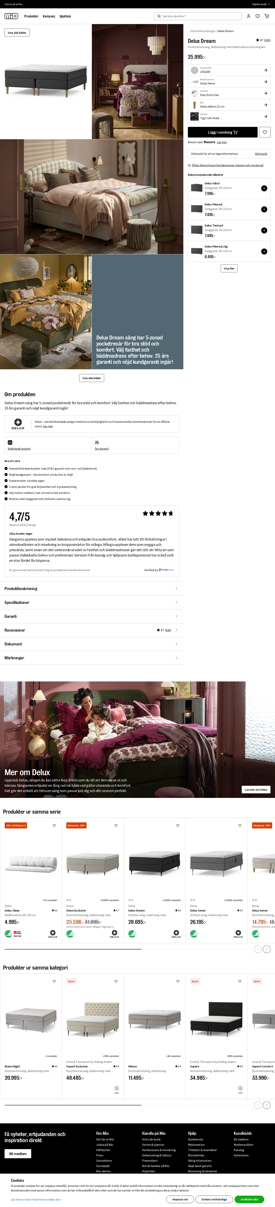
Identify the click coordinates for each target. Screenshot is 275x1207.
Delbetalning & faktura (156, 1155)
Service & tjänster (153, 1144)
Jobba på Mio (104, 1144)
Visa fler (229, 268)
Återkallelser (196, 1155)
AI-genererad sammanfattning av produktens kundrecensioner (49, 570)
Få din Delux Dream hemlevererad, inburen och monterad (227, 165)
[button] (138, 81)
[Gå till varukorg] (266, 16)
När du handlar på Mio (155, 1166)
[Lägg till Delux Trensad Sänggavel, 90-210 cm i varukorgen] (264, 230)
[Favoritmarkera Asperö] (240, 981)
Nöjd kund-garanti (19, 448)
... (189, 31)
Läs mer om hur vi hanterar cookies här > (36, 1199)
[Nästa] (266, 949)
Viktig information (199, 1160)
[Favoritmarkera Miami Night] (54, 981)
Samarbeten (104, 1160)
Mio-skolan (103, 1171)
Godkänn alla (249, 1199)
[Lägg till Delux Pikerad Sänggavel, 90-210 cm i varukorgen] (264, 209)
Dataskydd (102, 1166)
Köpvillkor (148, 1171)
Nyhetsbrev (241, 1155)
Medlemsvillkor (243, 1144)
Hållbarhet (103, 1150)
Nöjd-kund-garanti (200, 1166)
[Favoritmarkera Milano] (178, 981)
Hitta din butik (151, 1139)
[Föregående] (258, 949)
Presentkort (150, 1160)
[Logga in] (248, 16)
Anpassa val (180, 1199)
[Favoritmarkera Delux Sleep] (54, 825)
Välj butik (261, 154)
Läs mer (222, 142)
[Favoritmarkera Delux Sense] (240, 825)
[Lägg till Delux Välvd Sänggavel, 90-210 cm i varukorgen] (264, 188)
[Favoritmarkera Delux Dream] (264, 132)
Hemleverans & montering (159, 1150)
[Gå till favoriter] (257, 16)
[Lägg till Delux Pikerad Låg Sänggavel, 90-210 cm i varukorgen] (264, 251)
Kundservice (195, 1139)
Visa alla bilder (17, 33)
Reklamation (196, 1144)
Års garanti (102, 448)
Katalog (239, 1150)
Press (99, 1155)
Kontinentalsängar (203, 31)
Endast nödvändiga (214, 1199)
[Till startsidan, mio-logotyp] (11, 16)
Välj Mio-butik (259, 4)
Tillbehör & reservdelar (202, 1150)
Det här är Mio (105, 1139)
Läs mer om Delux (256, 789)
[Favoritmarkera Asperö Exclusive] (116, 981)
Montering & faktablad (202, 1171)
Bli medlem (18, 1153)
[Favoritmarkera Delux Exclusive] (116, 825)
